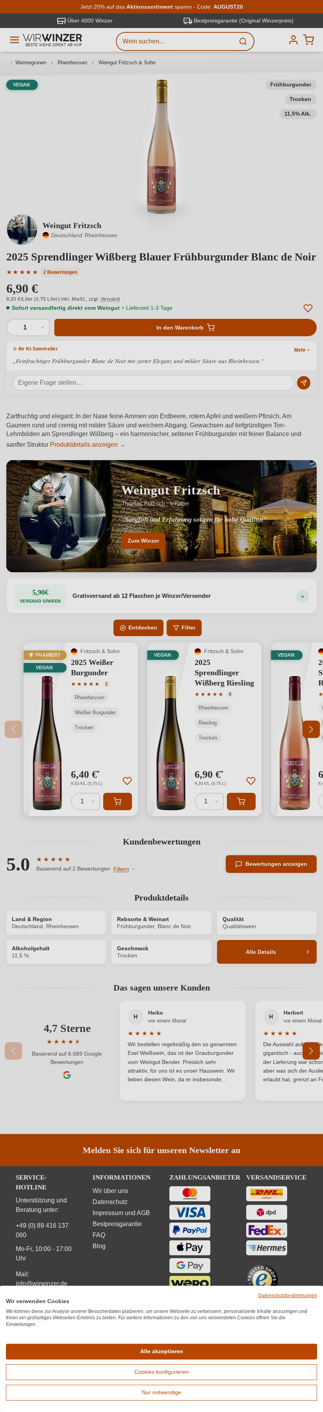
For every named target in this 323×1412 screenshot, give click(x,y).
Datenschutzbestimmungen (287, 1295)
